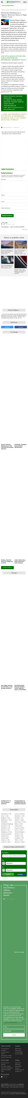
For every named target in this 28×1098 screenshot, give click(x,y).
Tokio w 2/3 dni (19, 840)
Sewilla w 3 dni (19, 834)
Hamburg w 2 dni (5, 828)
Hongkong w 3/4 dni (6, 832)
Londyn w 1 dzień (5, 842)
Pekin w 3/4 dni (19, 824)
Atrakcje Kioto (5, 836)
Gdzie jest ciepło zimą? (6, 1057)
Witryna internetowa (5, 208)
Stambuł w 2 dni (19, 836)
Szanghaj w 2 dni (19, 838)
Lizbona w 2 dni (5, 840)
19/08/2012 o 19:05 (9, 224)
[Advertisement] (14, 152)
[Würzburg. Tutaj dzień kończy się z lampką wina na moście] (7, 504)
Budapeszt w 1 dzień (6, 820)
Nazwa (3, 195)
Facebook (20, 327)
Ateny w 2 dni (4, 816)
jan (6, 223)
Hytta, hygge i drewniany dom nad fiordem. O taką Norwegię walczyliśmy (6, 687)
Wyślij (14, 1035)
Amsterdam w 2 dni (6, 814)
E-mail (3, 201)
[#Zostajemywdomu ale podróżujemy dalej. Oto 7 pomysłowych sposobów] (21, 745)
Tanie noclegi (18, 1050)
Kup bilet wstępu (18, 1052)
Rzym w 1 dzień (19, 830)
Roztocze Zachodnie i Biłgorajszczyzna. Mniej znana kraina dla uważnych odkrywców (7, 446)
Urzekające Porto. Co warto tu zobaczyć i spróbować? (6, 802)
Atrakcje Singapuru (20, 832)
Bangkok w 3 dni (5, 818)
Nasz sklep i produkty (6, 1066)
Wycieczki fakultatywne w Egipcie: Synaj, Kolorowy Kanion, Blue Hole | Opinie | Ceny (7, 251)
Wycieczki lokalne (19, 1053)
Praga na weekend (19, 828)
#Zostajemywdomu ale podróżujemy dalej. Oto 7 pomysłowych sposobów (20, 802)
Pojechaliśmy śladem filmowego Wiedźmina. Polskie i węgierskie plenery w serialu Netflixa (20, 687)
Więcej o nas (18, 1062)
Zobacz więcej (7, 567)
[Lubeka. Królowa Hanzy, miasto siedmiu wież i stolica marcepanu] (21, 504)
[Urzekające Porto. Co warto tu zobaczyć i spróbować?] (7, 745)
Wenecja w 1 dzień (19, 842)
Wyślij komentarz (7, 215)
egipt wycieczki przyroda (10, 132)
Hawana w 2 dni (5, 830)
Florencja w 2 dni (5, 826)
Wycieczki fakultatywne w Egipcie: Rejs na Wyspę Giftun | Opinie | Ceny (7, 266)
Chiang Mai (4, 822)
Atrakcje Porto (18, 826)
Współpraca (17, 1064)
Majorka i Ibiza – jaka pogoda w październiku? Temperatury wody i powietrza (20, 271)
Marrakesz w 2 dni (19, 816)
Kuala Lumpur (5, 838)
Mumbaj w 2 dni (19, 818)
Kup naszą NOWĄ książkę (7, 5)
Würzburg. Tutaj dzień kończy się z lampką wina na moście (7, 561)
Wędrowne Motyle (7, 127)
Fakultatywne (3, 9)
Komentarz (3, 179)
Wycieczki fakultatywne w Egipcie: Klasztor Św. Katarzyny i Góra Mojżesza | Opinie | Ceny (21, 251)
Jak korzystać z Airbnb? (6, 1055)
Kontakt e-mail (18, 1071)
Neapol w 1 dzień (19, 820)
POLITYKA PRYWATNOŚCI (10, 1022)
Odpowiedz (24, 229)
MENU (25, 2)
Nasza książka (18, 1066)
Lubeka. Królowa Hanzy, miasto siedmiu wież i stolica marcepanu (20, 561)
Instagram (7, 327)
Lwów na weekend (19, 814)
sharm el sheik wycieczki (14, 133)
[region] (14, 1086)
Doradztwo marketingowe (6, 1068)
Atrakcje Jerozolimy (6, 834)
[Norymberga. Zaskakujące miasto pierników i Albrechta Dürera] (21, 389)
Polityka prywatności (19, 1069)
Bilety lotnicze (18, 1048)
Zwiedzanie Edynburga (7, 824)
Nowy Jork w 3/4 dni (20, 822)
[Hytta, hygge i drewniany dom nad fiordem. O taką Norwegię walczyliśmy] (7, 630)
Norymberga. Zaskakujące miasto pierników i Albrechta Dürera (20, 446)
